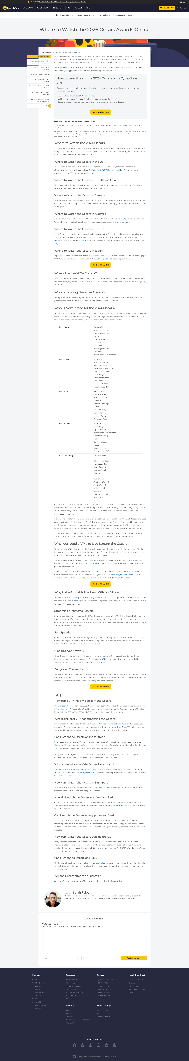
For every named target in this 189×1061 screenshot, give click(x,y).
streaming (76, 601)
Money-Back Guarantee (74, 992)
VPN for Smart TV (39, 1005)
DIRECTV (103, 170)
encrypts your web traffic (122, 575)
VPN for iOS (37, 1008)
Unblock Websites (104, 992)
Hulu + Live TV (60, 773)
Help (88, 8)
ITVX (126, 185)
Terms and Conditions (137, 989)
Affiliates (69, 1010)
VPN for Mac (37, 986)
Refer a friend (71, 1013)
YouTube (119, 806)
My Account (181, 8)
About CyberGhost (136, 980)
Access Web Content (85, 15)
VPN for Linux (37, 999)
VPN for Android (38, 989)
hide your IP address (90, 563)
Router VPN (36, 1002)
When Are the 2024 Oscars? (40, 74)
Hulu (121, 170)
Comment (45, 929)
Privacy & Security (66, 15)
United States (99, 863)
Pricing (70, 8)
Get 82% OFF (169, 8)
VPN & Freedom (102, 15)
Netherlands (59, 240)
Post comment (133, 958)
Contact (132, 983)
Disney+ (66, 881)
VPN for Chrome (38, 983)
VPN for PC (36, 980)
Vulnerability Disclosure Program (78, 1020)
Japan (130, 259)
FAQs (99, 1013)
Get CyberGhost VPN (101, 112)
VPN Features (71, 996)
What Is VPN (28, 8)
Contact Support (103, 1017)
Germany (85, 240)
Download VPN (42, 8)
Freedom (69, 1017)
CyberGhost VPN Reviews (107, 980)
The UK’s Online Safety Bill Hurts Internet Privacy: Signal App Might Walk (62, 2)
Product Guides (103, 1010)
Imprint (131, 992)
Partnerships (70, 1023)
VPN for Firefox (38, 992)
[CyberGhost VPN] (11, 8)
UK (93, 185)
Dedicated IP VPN (104, 989)
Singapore (98, 788)
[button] (56, 15)
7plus (126, 219)
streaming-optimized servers (117, 724)
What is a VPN (71, 980)
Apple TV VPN (37, 996)
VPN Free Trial (102, 983)
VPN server (106, 659)
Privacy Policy (134, 986)
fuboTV (81, 773)
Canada (100, 200)
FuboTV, (111, 170)
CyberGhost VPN (66, 67)
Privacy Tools (71, 989)
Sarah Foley (77, 52)
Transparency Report (73, 986)
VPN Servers (57, 8)
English (183, 2)
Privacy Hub (79, 8)
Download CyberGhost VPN (72, 96)
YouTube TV (94, 170)
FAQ (47, 106)
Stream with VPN (103, 996)
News (130, 15)
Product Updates (119, 15)
